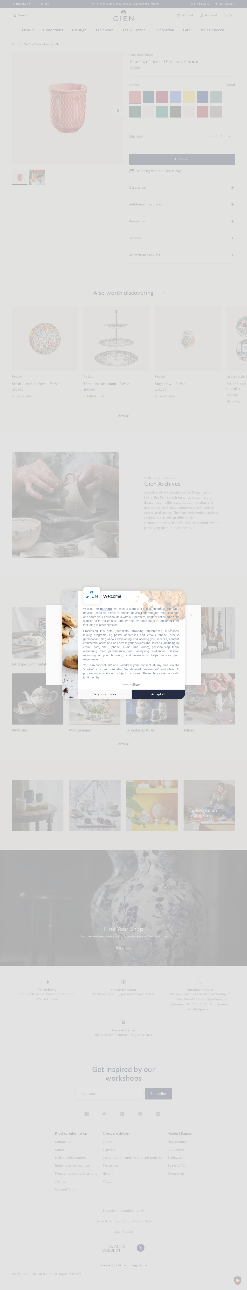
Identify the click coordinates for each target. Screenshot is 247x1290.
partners (106, 609)
